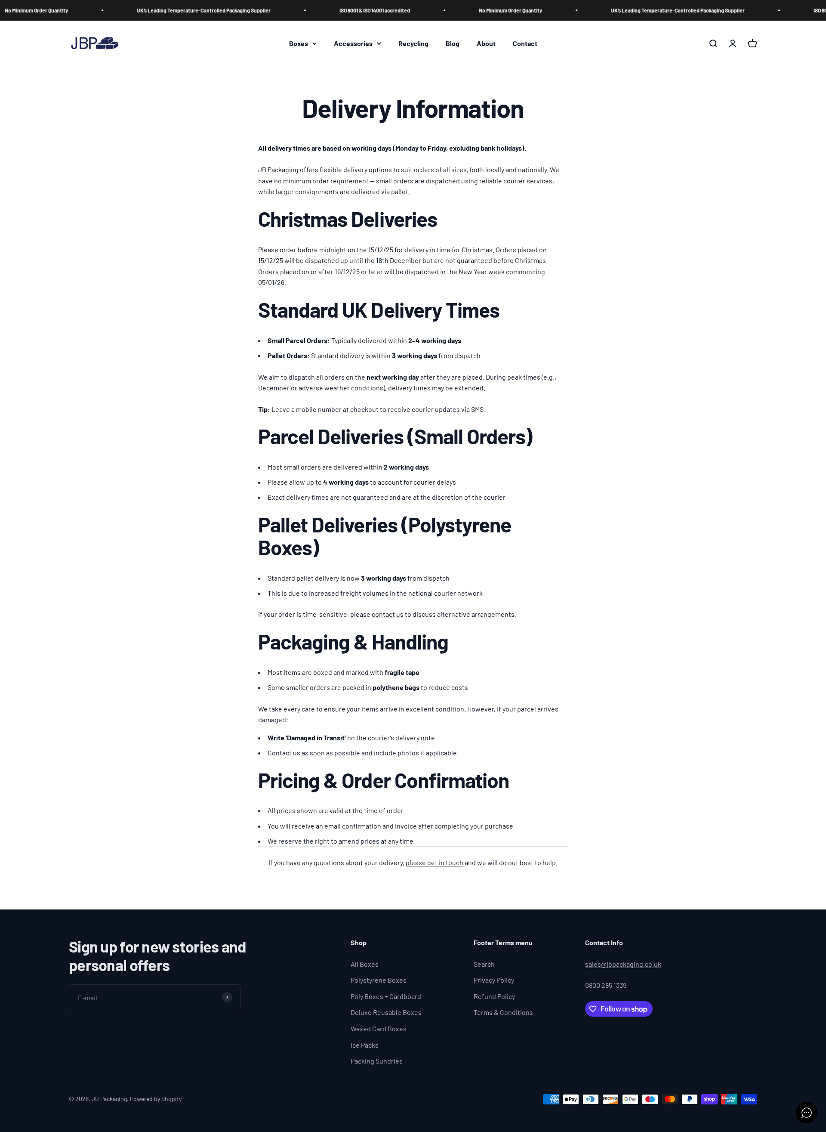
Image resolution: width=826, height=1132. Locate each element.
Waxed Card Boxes (379, 1028)
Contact (525, 43)
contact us (388, 614)
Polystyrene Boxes (379, 980)
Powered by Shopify (156, 1098)
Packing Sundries (377, 1061)
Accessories (353, 43)
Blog (452, 43)
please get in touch (434, 862)
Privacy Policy (494, 980)
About (486, 43)
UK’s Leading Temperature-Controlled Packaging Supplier (177, 10)
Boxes (298, 43)
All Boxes (365, 964)
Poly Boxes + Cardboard (386, 996)
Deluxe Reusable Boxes (386, 1012)
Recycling (413, 43)
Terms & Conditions (503, 1012)
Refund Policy (494, 996)
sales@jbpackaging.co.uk (623, 964)
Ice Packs (365, 1045)
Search (484, 964)
